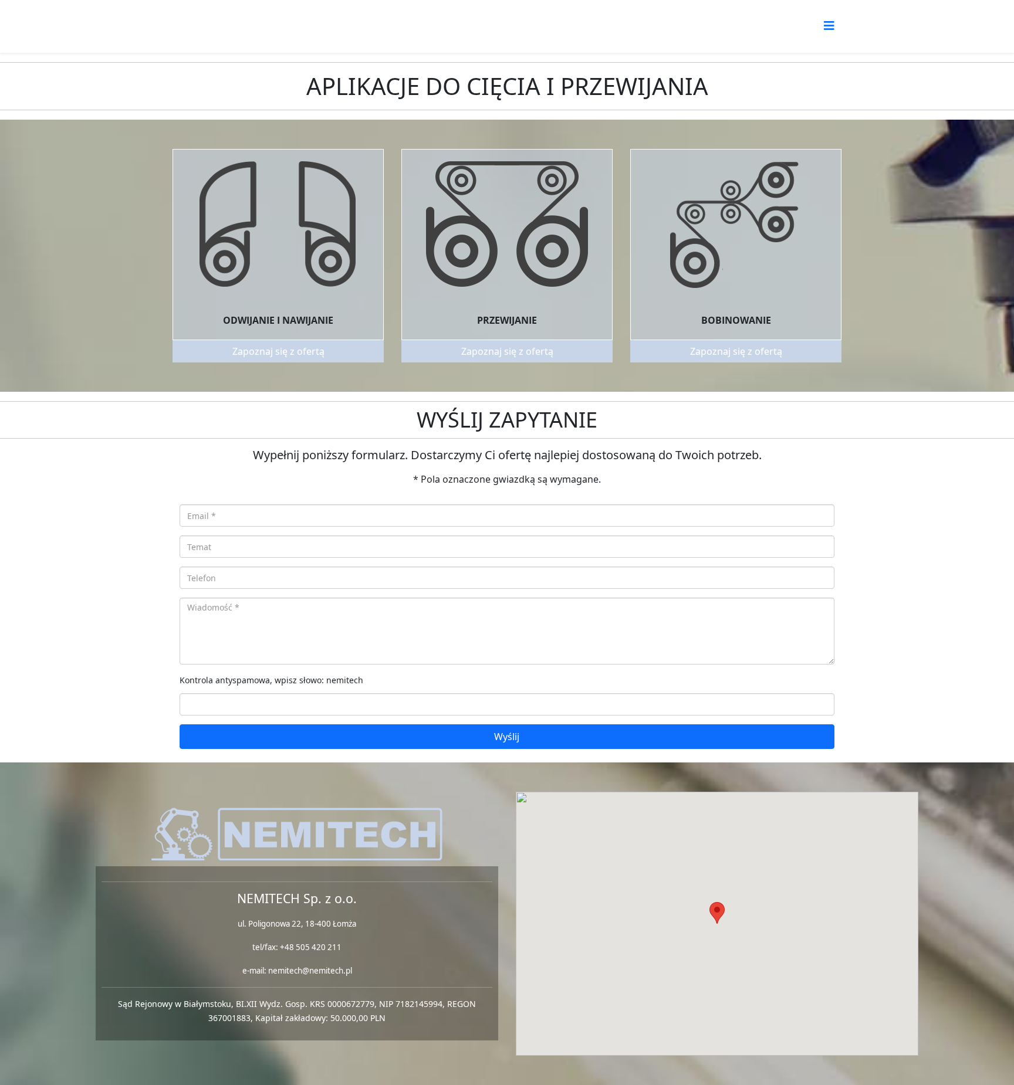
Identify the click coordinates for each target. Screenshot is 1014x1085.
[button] (717, 913)
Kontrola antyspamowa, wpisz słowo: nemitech (271, 680)
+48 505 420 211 (311, 947)
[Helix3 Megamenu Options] (829, 25)
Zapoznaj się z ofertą (278, 351)
